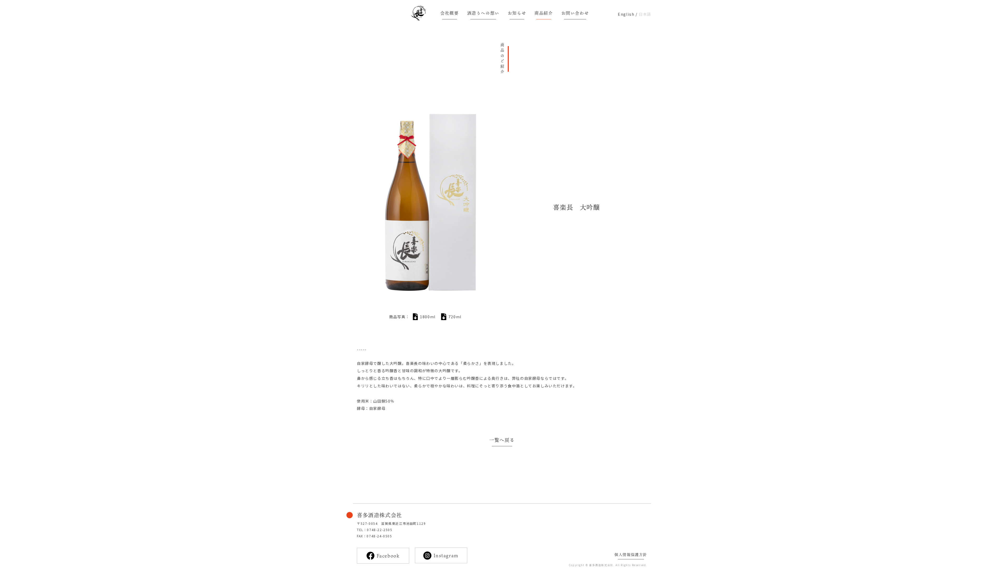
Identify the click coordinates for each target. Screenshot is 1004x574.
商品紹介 (543, 13)
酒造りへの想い (483, 13)
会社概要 (449, 13)
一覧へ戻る (502, 440)
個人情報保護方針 (630, 554)
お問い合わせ (575, 13)
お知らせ (517, 13)
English (626, 14)
